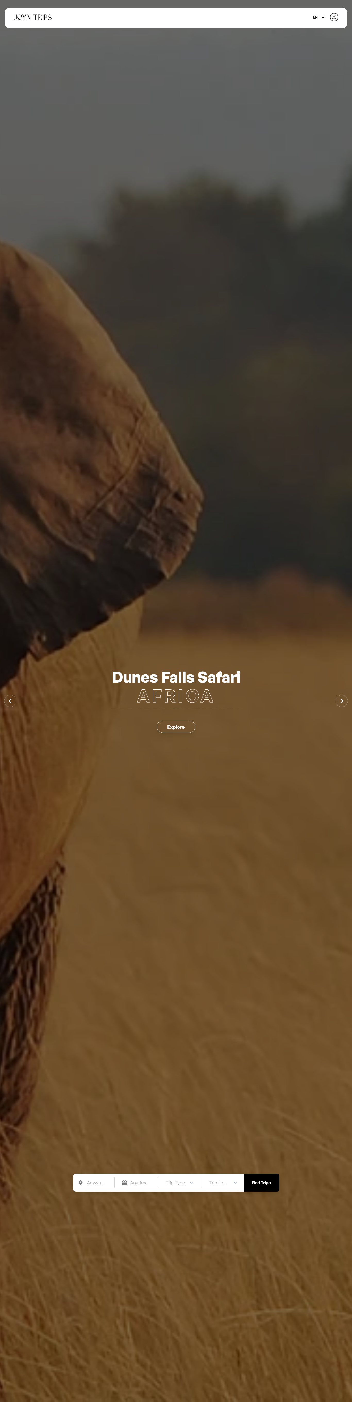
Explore (176, 727)
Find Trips (261, 1182)
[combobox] (319, 17)
